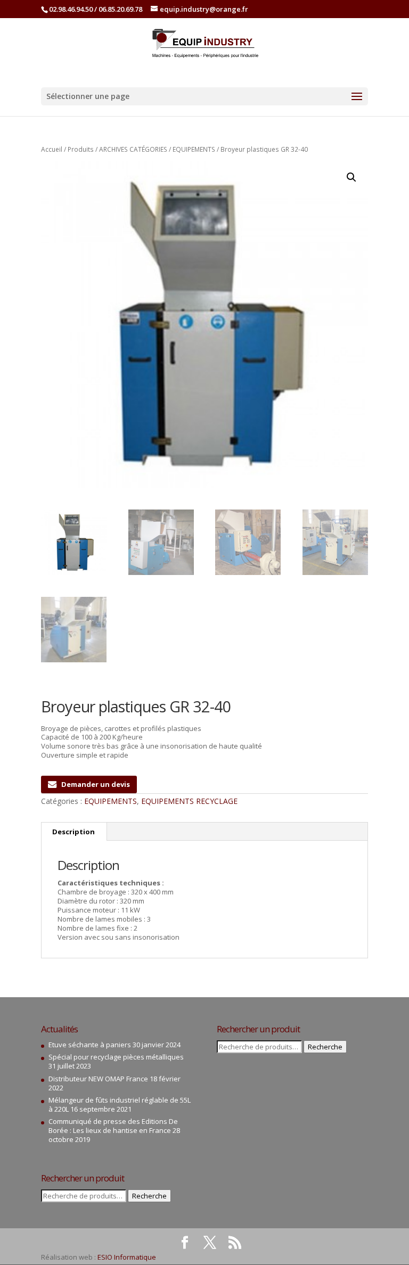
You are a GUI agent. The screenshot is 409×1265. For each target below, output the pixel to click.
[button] (351, 177)
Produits (81, 149)
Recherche (149, 1196)
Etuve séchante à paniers (89, 1044)
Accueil (51, 149)
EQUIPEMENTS (194, 149)
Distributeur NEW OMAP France (98, 1078)
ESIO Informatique (126, 1257)
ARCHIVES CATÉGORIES (133, 149)
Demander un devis (95, 784)
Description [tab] (73, 831)
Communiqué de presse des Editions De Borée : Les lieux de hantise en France (113, 1125)
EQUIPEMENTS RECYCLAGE (189, 801)
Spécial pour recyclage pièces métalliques (116, 1057)
